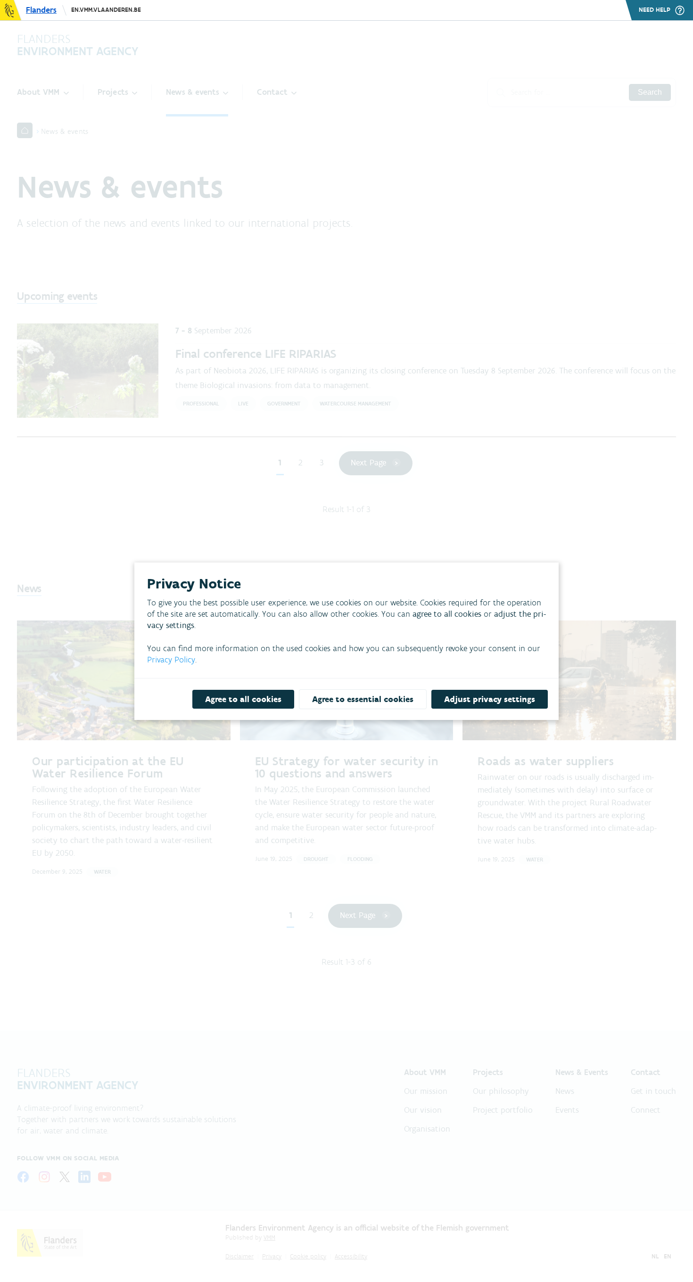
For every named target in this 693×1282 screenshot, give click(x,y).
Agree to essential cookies (362, 699)
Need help (654, 10)
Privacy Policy (171, 659)
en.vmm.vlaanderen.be (106, 10)
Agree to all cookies (243, 699)
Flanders (41, 10)
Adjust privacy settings (489, 699)
